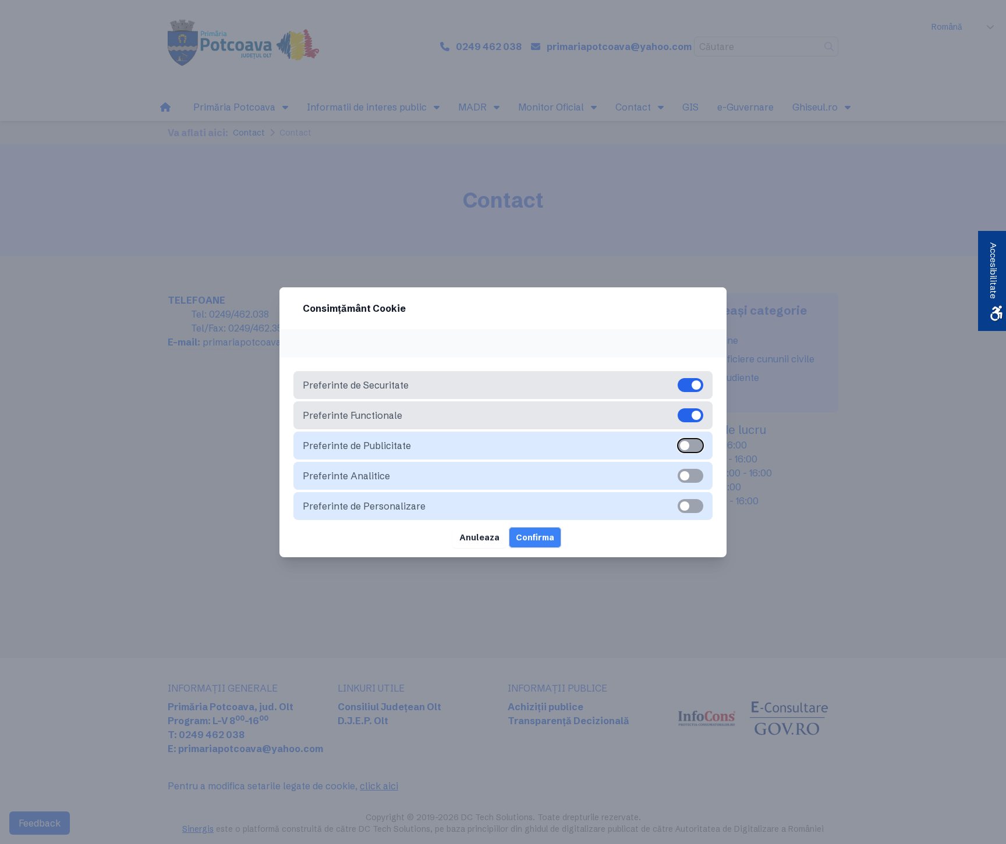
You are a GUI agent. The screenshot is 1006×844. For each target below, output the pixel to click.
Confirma (535, 537)
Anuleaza (479, 537)
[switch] (690, 446)
